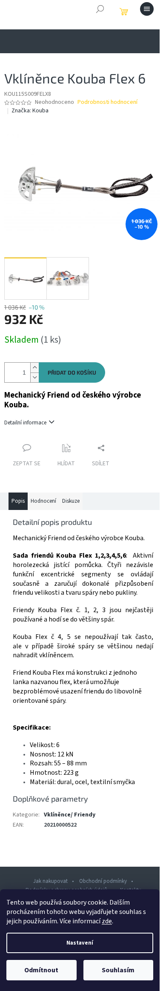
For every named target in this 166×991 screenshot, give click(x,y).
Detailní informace (25, 423)
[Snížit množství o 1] (34, 377)
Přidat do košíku (72, 372)
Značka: (30, 110)
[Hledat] (100, 8)
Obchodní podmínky (103, 881)
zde (107, 921)
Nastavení (79, 943)
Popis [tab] (18, 501)
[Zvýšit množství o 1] (34, 367)
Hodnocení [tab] (43, 501)
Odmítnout (41, 970)
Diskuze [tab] (71, 501)
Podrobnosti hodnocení (107, 102)
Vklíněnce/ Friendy (69, 815)
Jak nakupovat (50, 881)
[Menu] (146, 8)
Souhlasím (118, 970)
